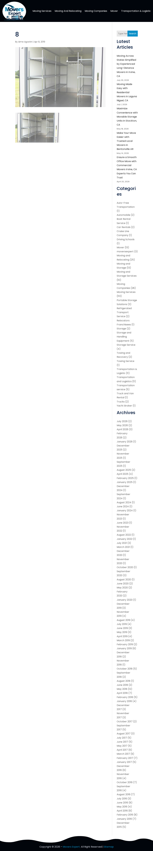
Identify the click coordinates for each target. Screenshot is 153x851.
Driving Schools (125, 239)
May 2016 (122, 806)
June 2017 (122, 741)
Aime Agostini (25, 41)
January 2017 (124, 762)
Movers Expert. (71, 846)
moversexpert (125, 251)
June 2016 (122, 802)
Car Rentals (123, 227)
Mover (114, 11)
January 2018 (124, 701)
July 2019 (122, 624)
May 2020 (122, 587)
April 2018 (122, 693)
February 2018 (125, 697)
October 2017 (125, 721)
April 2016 (122, 810)
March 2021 (123, 547)
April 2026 (122, 429)
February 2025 (125, 478)
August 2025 (124, 470)
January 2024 (125, 510)
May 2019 (122, 632)
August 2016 (123, 794)
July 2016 (122, 798)
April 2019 (122, 636)
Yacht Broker (124, 405)
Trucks (121, 401)
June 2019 (122, 628)
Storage (121, 328)
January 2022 (124, 539)
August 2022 (124, 535)
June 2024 (123, 506)
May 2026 (122, 425)
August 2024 (124, 502)
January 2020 (125, 600)
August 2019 (123, 620)
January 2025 (125, 482)
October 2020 (125, 567)
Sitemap (109, 846)
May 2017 (122, 746)
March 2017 (123, 754)
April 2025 (122, 474)
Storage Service (126, 345)
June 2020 (123, 583)
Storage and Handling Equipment (124, 336)
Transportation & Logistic (136, 11)
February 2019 (125, 644)
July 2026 (122, 421)
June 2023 (122, 522)
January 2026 (125, 441)
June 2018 (122, 685)
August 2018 (123, 681)
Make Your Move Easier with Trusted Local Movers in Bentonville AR (126, 141)
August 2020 (124, 579)
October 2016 (125, 782)
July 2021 (122, 543)
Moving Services (42, 11)
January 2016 (124, 819)
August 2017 (123, 733)
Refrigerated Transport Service (124, 312)
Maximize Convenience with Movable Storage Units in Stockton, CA (127, 116)
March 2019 (123, 640)
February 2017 (125, 758)
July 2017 (122, 737)
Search (132, 33)
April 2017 (122, 750)
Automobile (123, 215)
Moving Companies (96, 11)
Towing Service (125, 361)
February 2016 (125, 814)
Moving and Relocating (68, 11)
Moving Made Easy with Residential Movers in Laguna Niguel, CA (127, 92)
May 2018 (122, 689)
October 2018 (125, 668)
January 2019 (124, 648)
